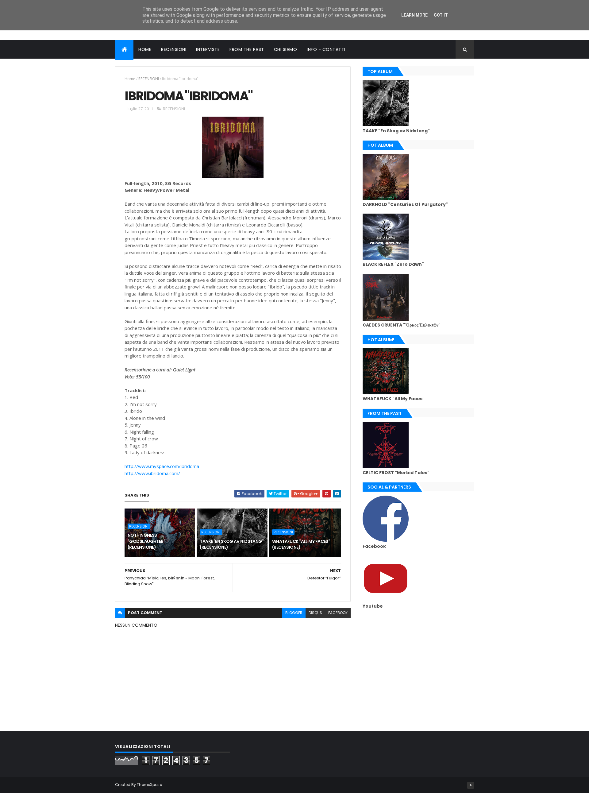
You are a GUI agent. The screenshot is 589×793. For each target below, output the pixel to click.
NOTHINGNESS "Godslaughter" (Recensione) (146, 541)
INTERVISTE (208, 49)
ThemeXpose (149, 784)
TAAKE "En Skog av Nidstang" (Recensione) (232, 544)
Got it (441, 15)
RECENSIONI (173, 49)
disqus (315, 612)
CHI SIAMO (285, 49)
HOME (144, 49)
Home (130, 78)
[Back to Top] (470, 785)
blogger (293, 612)
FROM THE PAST (246, 49)
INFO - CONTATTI (326, 49)
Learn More (414, 15)
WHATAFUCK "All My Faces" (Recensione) (301, 544)
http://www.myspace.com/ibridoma (162, 466)
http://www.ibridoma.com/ (152, 473)
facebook (338, 612)
